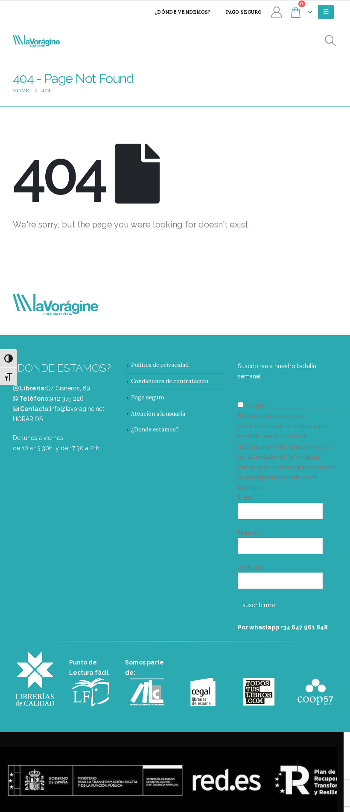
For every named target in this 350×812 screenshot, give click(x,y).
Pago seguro (244, 12)
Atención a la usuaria (158, 413)
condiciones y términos (301, 405)
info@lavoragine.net (77, 408)
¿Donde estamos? (155, 429)
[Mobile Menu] (326, 12)
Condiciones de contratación (169, 381)
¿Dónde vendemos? (182, 12)
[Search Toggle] (330, 40)
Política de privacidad (160, 365)
